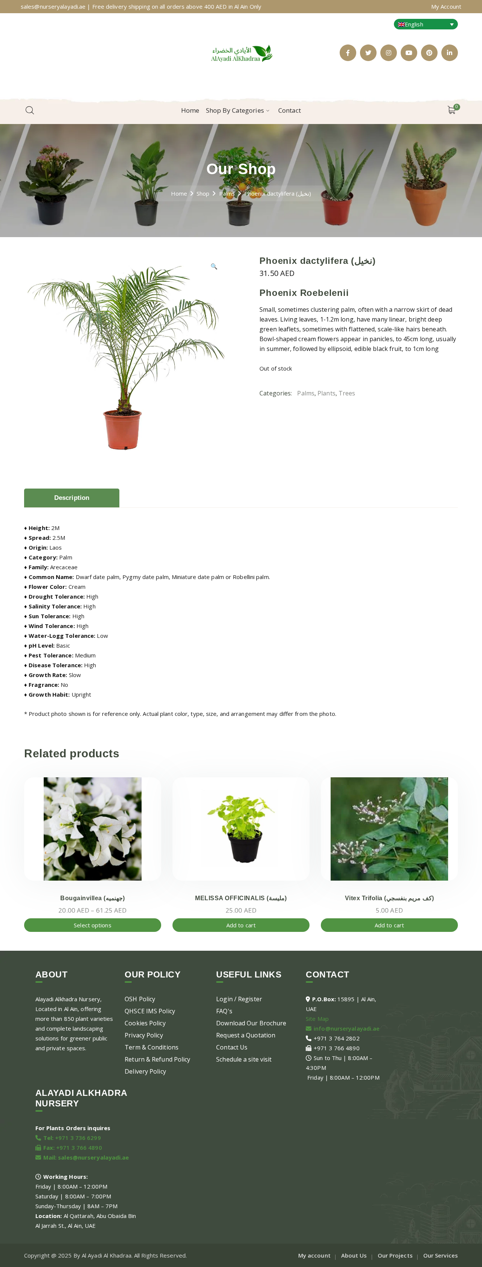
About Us (354, 1255)
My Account (446, 6)
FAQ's (224, 1011)
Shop (203, 193)
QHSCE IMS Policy (150, 1011)
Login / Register (239, 999)
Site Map (317, 1018)
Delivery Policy (145, 1071)
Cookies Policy (145, 1023)
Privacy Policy (144, 1035)
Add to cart (241, 925)
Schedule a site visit (244, 1059)
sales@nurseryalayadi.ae (93, 1157)
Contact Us (231, 1047)
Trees (347, 393)
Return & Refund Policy (157, 1059)
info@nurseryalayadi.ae (347, 1028)
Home (179, 193)
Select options (92, 925)
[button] (214, 268)
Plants (326, 393)
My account (314, 1255)
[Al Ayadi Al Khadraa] (241, 52)
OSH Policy (140, 999)
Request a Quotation (245, 1035)
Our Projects (395, 1255)
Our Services (440, 1255)
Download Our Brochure (251, 1023)
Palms (227, 193)
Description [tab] (71, 497)
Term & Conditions (151, 1047)
